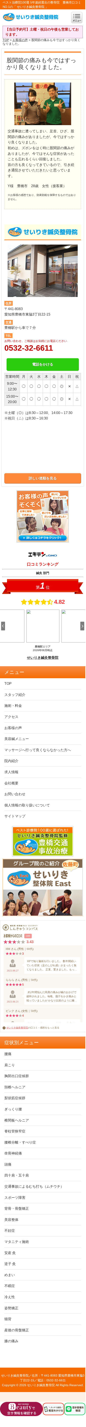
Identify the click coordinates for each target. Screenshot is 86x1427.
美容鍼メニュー (16, 739)
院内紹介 (11, 761)
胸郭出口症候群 (16, 1076)
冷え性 (9, 1297)
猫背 (7, 1319)
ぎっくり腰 (13, 1109)
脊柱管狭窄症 (14, 1131)
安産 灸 (10, 1253)
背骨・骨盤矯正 (16, 1208)
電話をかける (42, 364)
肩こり (9, 1065)
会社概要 (11, 783)
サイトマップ (14, 816)
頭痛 (7, 1164)
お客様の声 (20, 40)
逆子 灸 (10, 1264)
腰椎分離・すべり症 (20, 1142)
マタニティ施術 (16, 1242)
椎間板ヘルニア (16, 1120)
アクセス (11, 717)
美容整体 (11, 1220)
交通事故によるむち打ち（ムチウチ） (34, 1186)
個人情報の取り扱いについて (27, 805)
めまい (9, 1275)
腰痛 (7, 1054)
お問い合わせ (14, 794)
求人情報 (11, 772)
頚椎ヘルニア (14, 1087)
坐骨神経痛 (13, 1153)
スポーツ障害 (14, 1197)
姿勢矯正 (11, 1308)
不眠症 (9, 1286)
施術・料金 (13, 705)
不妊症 (9, 1230)
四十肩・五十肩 (16, 1175)
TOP (6, 40)
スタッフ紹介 (14, 695)
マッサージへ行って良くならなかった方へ (37, 750)
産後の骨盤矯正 (16, 1330)
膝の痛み (11, 1341)
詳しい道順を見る (43, 478)
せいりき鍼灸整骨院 (17, 1027)
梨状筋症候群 (14, 1098)
